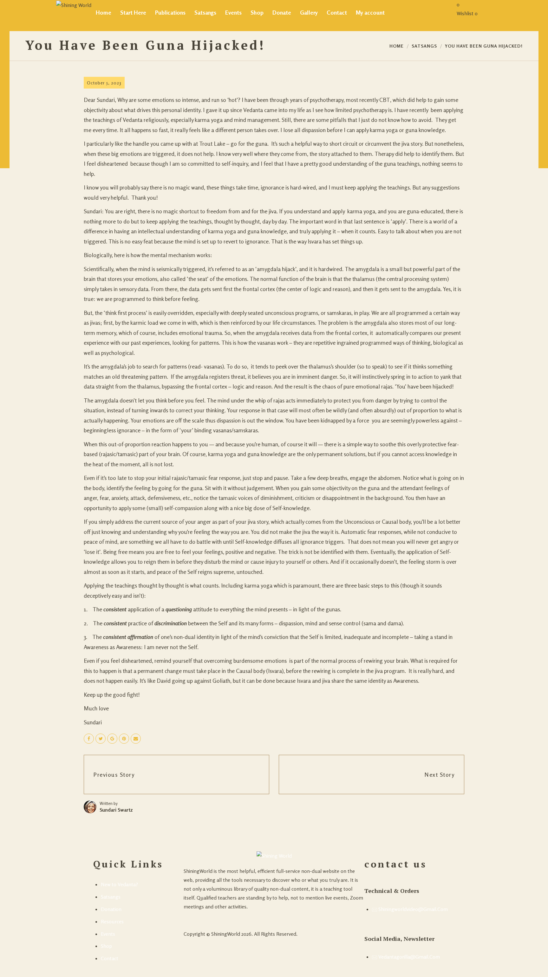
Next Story (439, 774)
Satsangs (424, 46)
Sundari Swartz (116, 810)
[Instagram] (205, 918)
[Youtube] (186, 918)
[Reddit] (198, 918)
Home (396, 46)
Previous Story (114, 774)
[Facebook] (192, 918)
